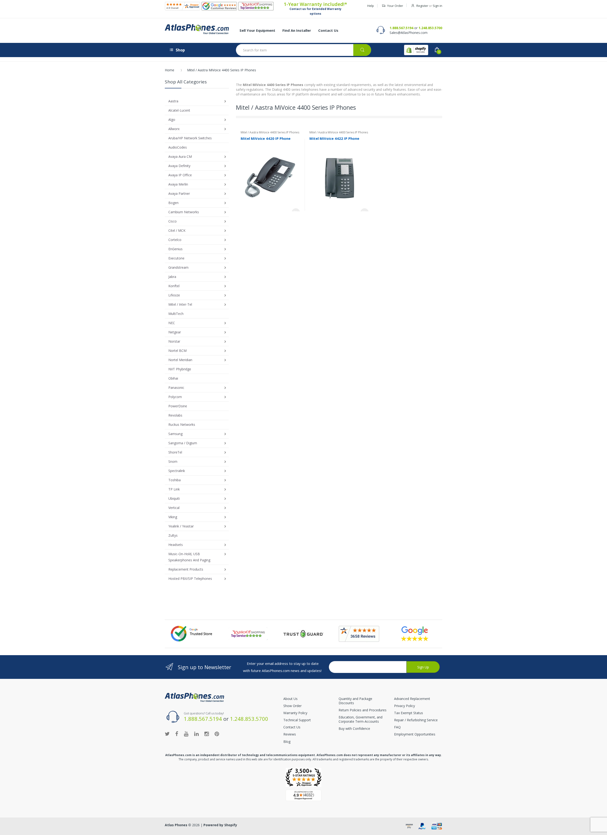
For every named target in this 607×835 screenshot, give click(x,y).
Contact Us (291, 727)
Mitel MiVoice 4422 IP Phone (334, 138)
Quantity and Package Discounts (355, 700)
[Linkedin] (196, 733)
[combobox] (303, 50)
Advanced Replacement (412, 698)
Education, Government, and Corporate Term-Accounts (360, 719)
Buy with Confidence (354, 728)
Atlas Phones (176, 825)
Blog (286, 741)
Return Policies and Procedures (362, 710)
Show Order (292, 705)
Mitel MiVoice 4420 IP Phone (265, 138)
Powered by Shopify (220, 825)
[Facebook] (176, 733)
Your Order (395, 6)
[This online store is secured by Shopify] (416, 50)
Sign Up (423, 667)
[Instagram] (206, 733)
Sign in (437, 6)
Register (422, 6)
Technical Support (297, 720)
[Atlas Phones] (197, 29)
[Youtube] (186, 733)
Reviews (289, 734)
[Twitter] (167, 733)
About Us (290, 698)
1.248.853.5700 (430, 28)
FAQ (397, 727)
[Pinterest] (217, 733)
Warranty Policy (295, 713)
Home (169, 70)
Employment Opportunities (414, 734)
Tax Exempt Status (408, 713)
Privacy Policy (404, 705)
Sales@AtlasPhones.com (409, 32)
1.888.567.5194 (401, 28)
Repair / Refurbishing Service (416, 720)
